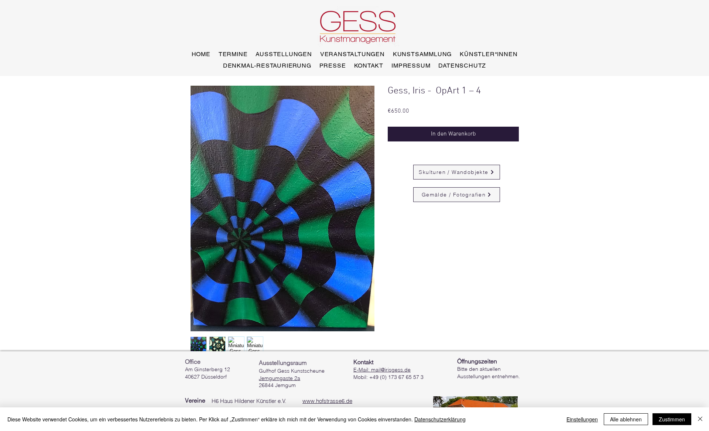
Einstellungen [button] (582, 419)
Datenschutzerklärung (440, 419)
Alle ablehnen (626, 419)
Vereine (195, 400)
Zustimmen (672, 419)
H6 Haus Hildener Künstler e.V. (282, 400)
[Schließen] (700, 419)
